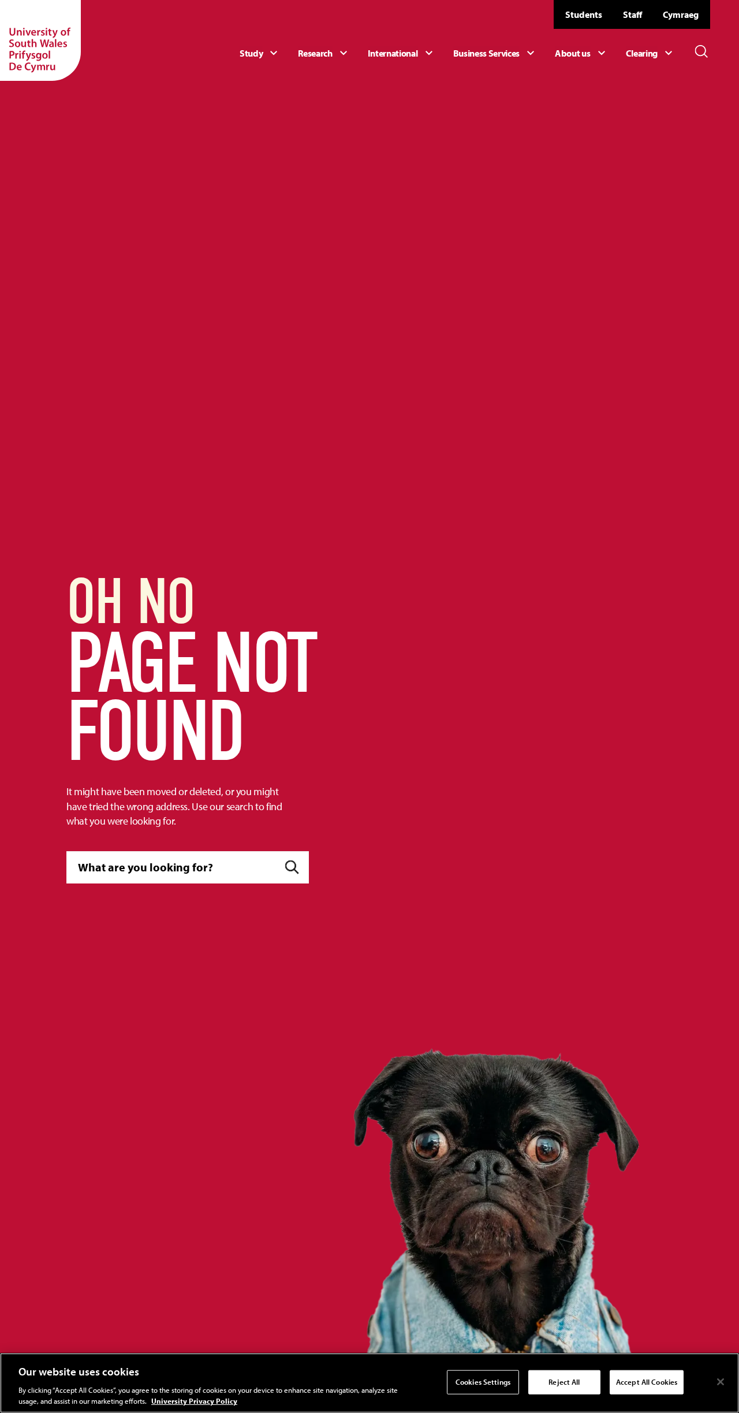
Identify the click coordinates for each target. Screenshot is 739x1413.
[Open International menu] (402, 53)
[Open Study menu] (260, 53)
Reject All (564, 1381)
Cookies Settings (483, 1381)
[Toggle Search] (701, 51)
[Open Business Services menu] (495, 53)
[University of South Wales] (40, 40)
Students (583, 14)
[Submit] (292, 867)
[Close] (720, 1382)
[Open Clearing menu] (650, 53)
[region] (369, 1383)
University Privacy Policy (194, 1400)
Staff (632, 14)
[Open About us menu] (581, 53)
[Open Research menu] (324, 53)
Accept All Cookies (646, 1381)
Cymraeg (681, 14)
